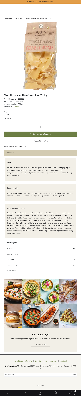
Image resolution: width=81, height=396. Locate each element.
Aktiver (73, 374)
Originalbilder (11, 271)
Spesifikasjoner (11, 243)
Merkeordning (11, 265)
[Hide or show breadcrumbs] (50, 18)
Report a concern (41, 361)
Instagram (53, 361)
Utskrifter (9, 248)
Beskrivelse (10, 153)
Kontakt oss (18, 361)
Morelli (16, 107)
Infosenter (28, 361)
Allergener (10, 260)
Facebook (63, 361)
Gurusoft (40, 386)
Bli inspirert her (40, 344)
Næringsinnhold (12, 254)
